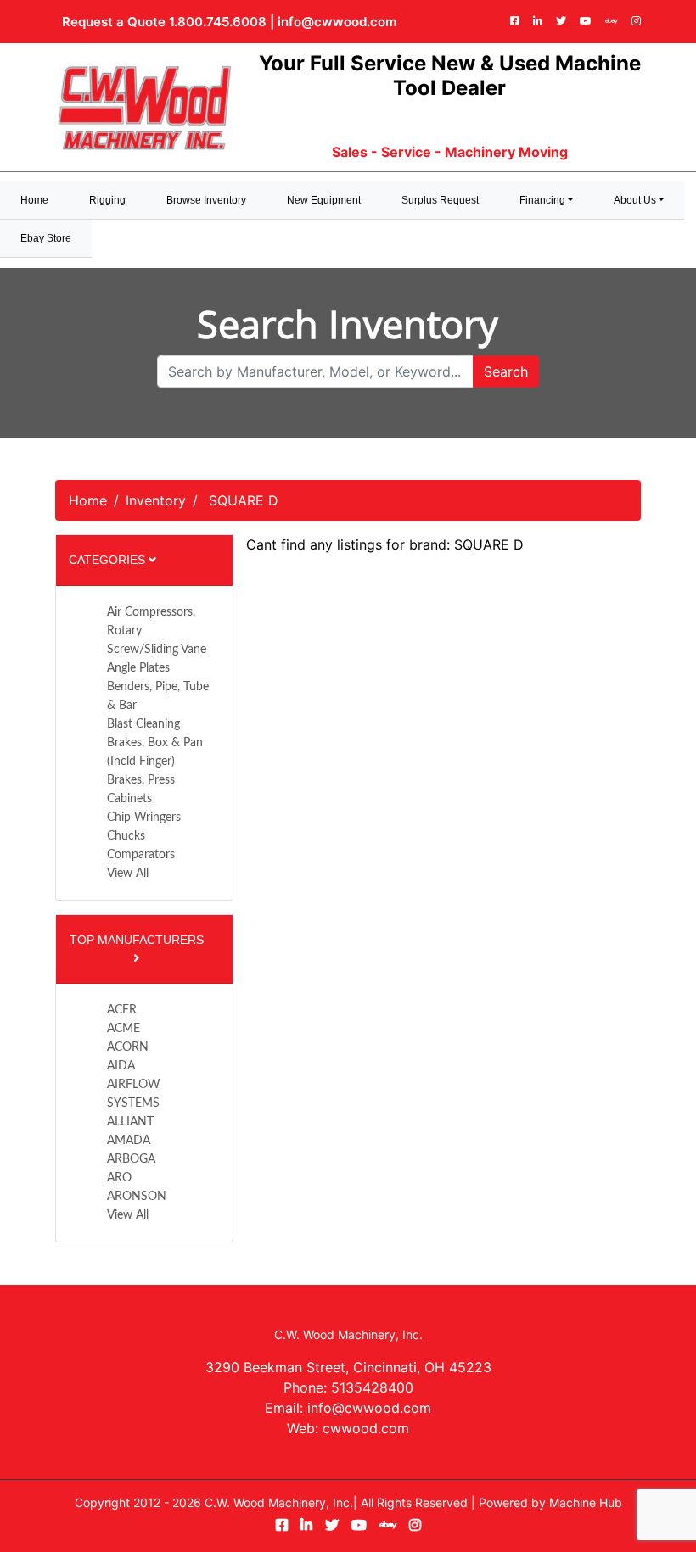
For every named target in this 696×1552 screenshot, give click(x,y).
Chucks (126, 836)
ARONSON (136, 1197)
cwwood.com (366, 1428)
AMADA (128, 1141)
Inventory (156, 500)
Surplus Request (440, 200)
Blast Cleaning (143, 724)
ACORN (128, 1047)
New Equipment (324, 200)
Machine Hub (585, 1502)
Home (88, 500)
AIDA (121, 1066)
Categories (109, 560)
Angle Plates (138, 668)
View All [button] (128, 873)
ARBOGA (131, 1159)
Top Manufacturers (137, 939)
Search (506, 371)
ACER (122, 1010)
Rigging (107, 200)
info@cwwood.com (337, 22)
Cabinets (129, 799)
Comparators (141, 855)
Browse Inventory (206, 200)
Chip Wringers (144, 817)
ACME (123, 1029)
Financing (542, 200)
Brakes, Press (141, 780)
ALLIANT (130, 1122)
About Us (635, 200)
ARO (119, 1178)
